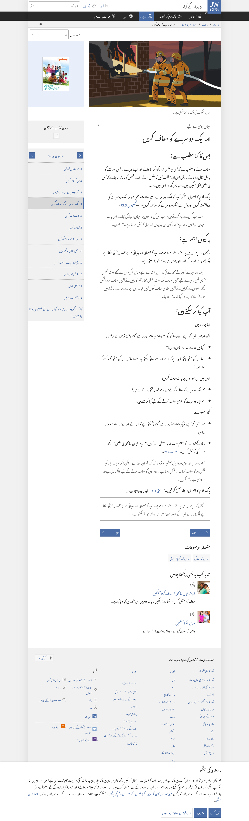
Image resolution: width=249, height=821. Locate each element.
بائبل (173, 679)
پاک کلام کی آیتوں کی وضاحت (203, 687)
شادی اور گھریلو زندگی (206, 716)
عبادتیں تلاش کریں (56, 679)
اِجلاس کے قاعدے (168, 723)
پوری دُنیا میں (132, 742)
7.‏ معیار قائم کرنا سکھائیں (70, 238)
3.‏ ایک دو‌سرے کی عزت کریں (67, 191)
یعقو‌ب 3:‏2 (171, 451)
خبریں (134, 670)
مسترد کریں (200, 812)
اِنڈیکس (172, 738)
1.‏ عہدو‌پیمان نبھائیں (73, 168)
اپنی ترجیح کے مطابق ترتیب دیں (176, 812)
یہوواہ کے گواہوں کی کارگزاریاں (125, 728)
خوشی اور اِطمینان (207, 709)
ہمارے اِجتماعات (130, 721)
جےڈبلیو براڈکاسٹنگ (168, 752)
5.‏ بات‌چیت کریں (73, 215)
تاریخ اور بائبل (209, 752)
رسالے (205, 24)
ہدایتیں (173, 745)
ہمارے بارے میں (129, 682)
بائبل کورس (210, 694)
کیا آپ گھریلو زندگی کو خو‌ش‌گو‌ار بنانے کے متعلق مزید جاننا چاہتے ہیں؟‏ (55, 312)
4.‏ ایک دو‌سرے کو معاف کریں (66, 203)
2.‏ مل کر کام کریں (74, 180)
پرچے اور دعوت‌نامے (167, 701)
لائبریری (216, 24)
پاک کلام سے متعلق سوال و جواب (201, 679)
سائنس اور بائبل (208, 745)
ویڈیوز (173, 760)
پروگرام (172, 731)
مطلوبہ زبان (75, 34)
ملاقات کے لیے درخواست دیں (125, 699)
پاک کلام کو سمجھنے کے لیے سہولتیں (201, 701)
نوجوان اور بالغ (208, 723)
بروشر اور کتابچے (169, 694)
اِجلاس (134, 706)
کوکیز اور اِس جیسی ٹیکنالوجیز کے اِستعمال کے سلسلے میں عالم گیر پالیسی (140, 793)
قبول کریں (215, 812)
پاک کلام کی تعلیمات (206, 670)
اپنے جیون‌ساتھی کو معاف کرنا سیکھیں (174, 593)
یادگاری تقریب (131, 713)
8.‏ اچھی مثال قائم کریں (70, 250)
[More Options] (33, 24)
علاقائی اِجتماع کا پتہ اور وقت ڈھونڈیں (84, 689)
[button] (170, 16)
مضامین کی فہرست (56, 155)
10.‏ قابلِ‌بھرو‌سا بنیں (72, 273)
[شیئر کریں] (40, 24)
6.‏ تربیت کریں (75, 226)
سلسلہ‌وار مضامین (168, 709)
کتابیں (173, 687)
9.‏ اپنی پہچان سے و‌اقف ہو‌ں (68, 262)
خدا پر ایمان (210, 738)
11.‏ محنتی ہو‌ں (75, 285)
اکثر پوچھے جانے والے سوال (126, 691)
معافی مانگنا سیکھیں (185, 622)
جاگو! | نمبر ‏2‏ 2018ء (189, 24)
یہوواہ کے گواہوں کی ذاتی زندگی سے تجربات (120, 735)
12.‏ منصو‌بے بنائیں (73, 297)
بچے (212, 731)
